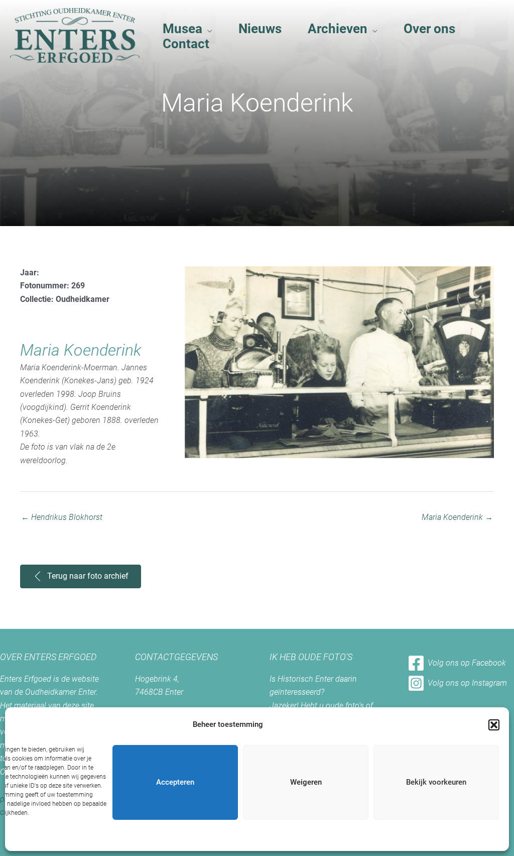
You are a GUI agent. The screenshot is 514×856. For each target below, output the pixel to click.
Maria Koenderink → (457, 517)
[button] (494, 725)
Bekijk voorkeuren (436, 782)
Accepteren (175, 782)
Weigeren (306, 782)
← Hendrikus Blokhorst (61, 517)
